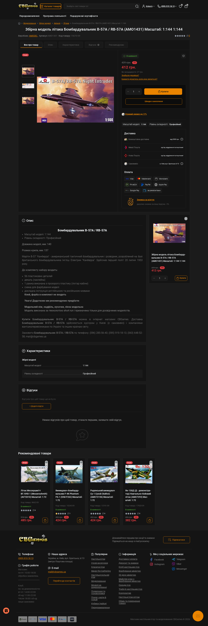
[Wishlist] (46, 466)
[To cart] (45, 520)
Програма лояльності (54, 16)
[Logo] (28, 6)
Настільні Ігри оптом (129, 597)
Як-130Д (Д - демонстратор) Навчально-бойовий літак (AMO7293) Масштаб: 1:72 (138, 495)
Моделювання (29, 23)
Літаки (66, 23)
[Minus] (128, 91)
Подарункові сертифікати (84, 16)
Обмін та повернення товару (129, 602)
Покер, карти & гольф (98, 598)
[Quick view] (46, 462)
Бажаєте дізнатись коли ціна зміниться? (139, 79)
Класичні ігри (98, 567)
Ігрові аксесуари (99, 563)
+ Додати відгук (36, 406)
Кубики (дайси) (99, 603)
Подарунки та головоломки (98, 592)
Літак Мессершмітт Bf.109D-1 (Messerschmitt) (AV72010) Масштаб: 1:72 (34, 493)
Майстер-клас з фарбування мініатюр (130, 580)
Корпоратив (125, 593)
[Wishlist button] (183, 56)
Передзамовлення (29, 16)
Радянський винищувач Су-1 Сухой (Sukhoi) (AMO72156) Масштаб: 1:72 (102, 495)
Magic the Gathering (101, 571)
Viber (178, 564)
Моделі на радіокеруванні (99, 586)
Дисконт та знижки (128, 563)
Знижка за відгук (145, 199)
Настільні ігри (98, 559)
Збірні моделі (45, 23)
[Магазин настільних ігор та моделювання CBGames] (60, 540)
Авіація (57, 23)
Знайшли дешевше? (130, 75)
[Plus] (139, 91)
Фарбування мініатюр (130, 571)
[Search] (137, 6)
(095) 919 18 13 (25, 558)
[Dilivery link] (181, 139)
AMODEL (33, 36)
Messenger (181, 569)
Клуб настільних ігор (129, 567)
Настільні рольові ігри (100, 576)
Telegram (180, 559)
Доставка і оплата (128, 559)
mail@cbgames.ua (57, 572)
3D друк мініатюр (127, 575)
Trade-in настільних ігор (130, 589)
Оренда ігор (125, 585)
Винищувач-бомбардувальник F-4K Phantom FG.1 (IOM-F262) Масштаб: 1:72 (69, 495)
